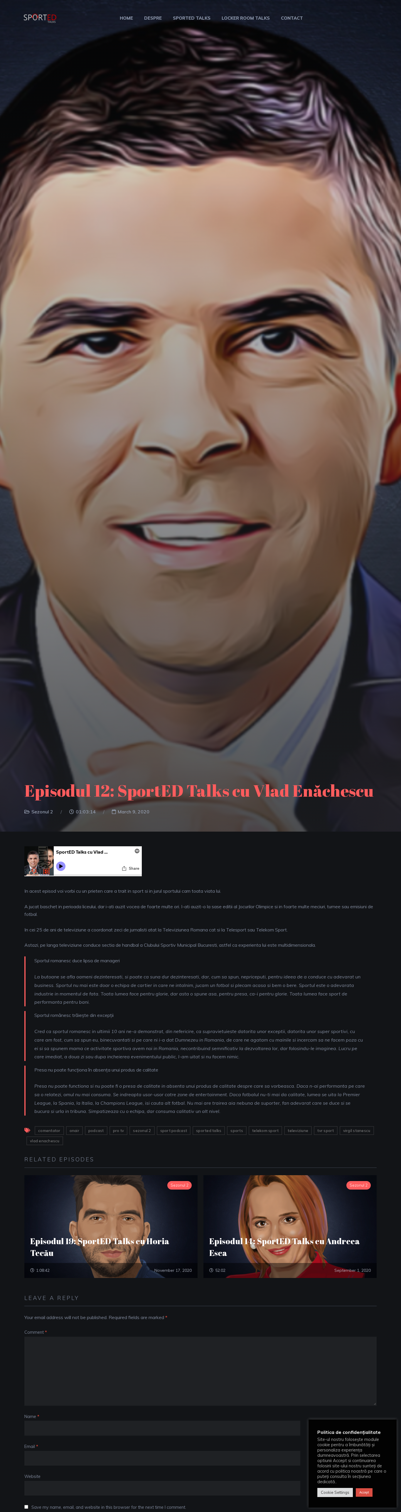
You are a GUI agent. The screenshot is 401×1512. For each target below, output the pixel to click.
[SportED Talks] (40, 17)
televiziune (298, 1130)
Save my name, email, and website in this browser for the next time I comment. (108, 1507)
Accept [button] (364, 1492)
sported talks (208, 1130)
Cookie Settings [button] (335, 1492)
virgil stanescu (356, 1130)
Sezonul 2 (42, 812)
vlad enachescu (45, 1140)
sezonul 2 (142, 1130)
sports (236, 1130)
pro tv (118, 1130)
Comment (35, 1332)
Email (31, 1446)
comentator (49, 1130)
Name (31, 1416)
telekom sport (265, 1130)
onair (74, 1130)
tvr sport (325, 1130)
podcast (96, 1130)
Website (32, 1476)
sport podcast (173, 1130)
